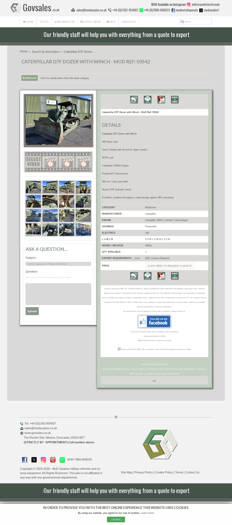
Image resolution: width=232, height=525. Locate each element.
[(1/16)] (33, 187)
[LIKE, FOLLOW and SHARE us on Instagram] (43, 459)
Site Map (126, 472)
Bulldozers (29, 78)
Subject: (31, 257)
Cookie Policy (164, 472)
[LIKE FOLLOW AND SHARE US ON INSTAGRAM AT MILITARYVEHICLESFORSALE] (206, 4)
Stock (44, 21)
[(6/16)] (50, 201)
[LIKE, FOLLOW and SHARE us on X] (34, 459)
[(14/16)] (50, 230)
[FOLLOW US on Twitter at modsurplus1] (211, 10)
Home (29, 21)
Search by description (46, 51)
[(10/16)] (50, 215)
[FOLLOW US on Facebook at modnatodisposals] (173, 10)
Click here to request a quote (170, 265)
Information (65, 21)
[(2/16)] (50, 187)
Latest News (92, 21)
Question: (48, 274)
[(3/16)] (67, 187)
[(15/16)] (67, 230)
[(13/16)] (33, 230)
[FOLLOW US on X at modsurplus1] (201, 10)
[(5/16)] (33, 201)
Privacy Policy (143, 472)
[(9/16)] (33, 215)
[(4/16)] (83, 187)
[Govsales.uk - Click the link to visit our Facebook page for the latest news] (154, 321)
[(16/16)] (83, 230)
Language (129, 21)
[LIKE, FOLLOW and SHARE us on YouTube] (52, 459)
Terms (179, 472)
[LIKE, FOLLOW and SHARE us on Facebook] (24, 459)
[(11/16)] (67, 215)
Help (112, 21)
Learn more (147, 512)
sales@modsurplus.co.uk (40, 428)
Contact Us (192, 472)
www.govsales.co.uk (37, 432)
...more (136, 258)
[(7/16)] (67, 201)
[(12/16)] (83, 215)
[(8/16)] (83, 201)
